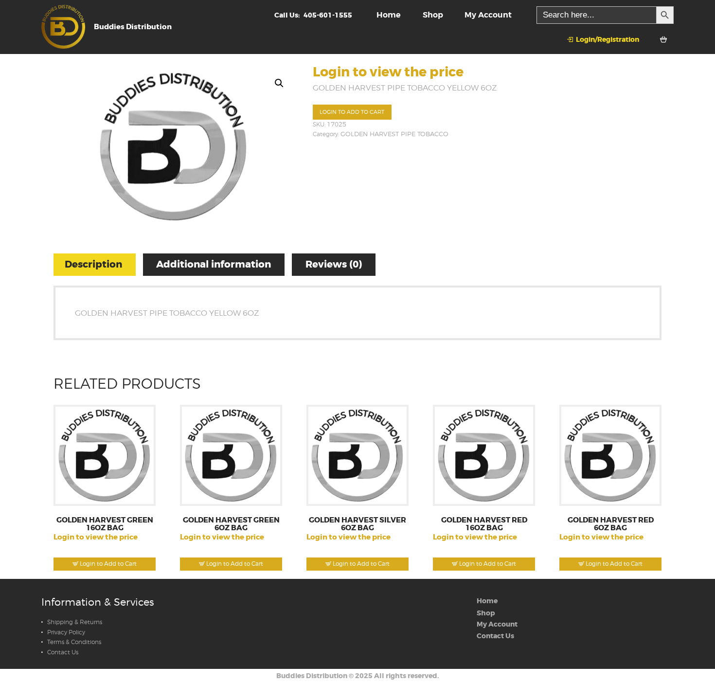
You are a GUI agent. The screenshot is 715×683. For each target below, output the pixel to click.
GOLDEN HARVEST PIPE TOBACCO (394, 134)
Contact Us (62, 652)
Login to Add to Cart (352, 112)
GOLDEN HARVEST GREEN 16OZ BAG (104, 524)
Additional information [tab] (213, 264)
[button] (279, 83)
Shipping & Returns (74, 622)
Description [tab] (93, 264)
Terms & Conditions (74, 642)
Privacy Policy (66, 632)
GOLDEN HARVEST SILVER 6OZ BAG (357, 524)
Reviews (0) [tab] (333, 264)
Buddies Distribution (311, 676)
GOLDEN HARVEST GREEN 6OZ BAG (231, 524)
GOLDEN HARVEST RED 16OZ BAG (484, 524)
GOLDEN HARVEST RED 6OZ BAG (611, 524)
